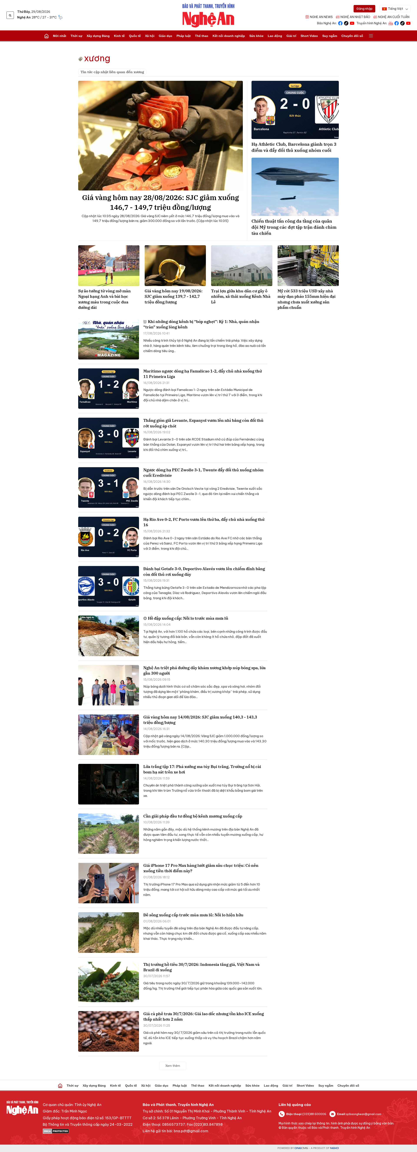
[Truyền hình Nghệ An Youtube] (408, 23)
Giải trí (291, 36)
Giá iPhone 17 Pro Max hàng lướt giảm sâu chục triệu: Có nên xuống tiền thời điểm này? (200, 868)
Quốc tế (135, 36)
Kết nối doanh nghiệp (229, 36)
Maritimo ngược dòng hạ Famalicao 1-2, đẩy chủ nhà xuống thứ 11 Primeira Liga (202, 374)
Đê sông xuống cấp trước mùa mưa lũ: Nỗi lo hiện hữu (193, 914)
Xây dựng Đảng (98, 36)
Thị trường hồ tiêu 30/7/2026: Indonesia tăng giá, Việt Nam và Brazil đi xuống (201, 967)
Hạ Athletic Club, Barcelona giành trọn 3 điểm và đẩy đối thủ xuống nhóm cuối (294, 147)
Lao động (275, 36)
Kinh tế (119, 36)
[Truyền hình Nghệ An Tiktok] (402, 23)
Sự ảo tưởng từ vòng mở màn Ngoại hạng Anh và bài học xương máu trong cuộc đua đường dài (104, 299)
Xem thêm (172, 1066)
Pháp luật (184, 36)
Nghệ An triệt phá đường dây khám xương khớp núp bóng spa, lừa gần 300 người (204, 670)
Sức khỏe (256, 36)
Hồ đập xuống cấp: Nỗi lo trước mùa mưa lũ (188, 618)
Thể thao (201, 36)
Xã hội (149, 36)
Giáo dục (165, 36)
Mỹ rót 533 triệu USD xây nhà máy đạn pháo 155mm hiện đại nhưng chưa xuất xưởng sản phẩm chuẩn (307, 299)
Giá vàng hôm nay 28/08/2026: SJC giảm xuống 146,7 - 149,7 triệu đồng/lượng (160, 202)
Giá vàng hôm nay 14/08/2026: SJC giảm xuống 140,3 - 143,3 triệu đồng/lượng (200, 720)
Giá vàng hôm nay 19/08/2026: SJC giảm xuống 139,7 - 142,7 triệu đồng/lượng (173, 296)
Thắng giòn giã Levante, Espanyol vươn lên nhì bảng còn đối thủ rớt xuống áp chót (203, 423)
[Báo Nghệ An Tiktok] (346, 23)
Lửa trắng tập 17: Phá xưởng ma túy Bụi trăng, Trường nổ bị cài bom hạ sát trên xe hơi (202, 769)
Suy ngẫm (329, 36)
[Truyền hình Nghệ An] (391, 23)
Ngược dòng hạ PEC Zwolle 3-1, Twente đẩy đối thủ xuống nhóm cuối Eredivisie (203, 472)
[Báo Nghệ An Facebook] (340, 23)
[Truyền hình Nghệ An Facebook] (396, 23)
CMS (301, 1148)
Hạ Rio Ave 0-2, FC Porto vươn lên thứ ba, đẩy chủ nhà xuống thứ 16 (203, 522)
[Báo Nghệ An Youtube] (352, 23)
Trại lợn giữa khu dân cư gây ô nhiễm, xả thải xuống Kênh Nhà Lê (240, 296)
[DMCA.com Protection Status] (87, 1131)
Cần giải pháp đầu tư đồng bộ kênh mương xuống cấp (192, 816)
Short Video (309, 36)
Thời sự (76, 36)
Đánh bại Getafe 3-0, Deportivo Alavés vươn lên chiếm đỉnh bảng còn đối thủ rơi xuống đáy (204, 571)
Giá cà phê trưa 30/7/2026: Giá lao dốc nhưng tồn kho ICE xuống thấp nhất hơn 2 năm (203, 1016)
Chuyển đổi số (352, 36)
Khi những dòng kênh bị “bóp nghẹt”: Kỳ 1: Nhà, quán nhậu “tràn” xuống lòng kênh (201, 324)
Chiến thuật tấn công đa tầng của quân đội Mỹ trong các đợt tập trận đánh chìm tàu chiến (294, 227)
